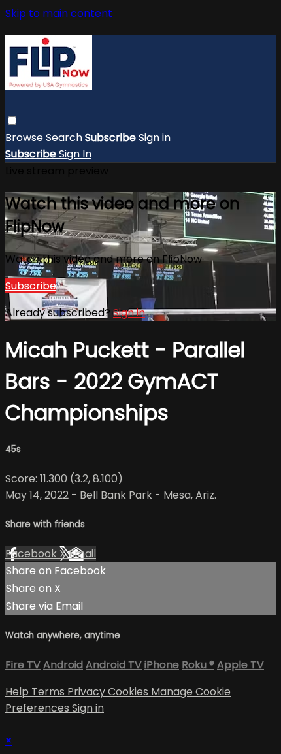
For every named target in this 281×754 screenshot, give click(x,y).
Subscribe (30, 285)
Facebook (32, 553)
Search (65, 137)
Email (82, 553)
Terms (49, 691)
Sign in (155, 137)
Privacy (87, 691)
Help (18, 691)
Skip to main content (58, 13)
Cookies (129, 691)
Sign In (75, 153)
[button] (12, 120)
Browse (25, 137)
